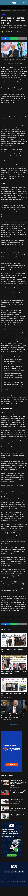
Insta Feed (20, 878)
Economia (22, 7)
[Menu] (2, 2)
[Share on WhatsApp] (14, 38)
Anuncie (15, 878)
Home (2, 10)
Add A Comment (14, 724)
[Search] (26, 2)
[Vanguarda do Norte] (14, 2)
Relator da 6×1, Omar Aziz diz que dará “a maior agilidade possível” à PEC (13, 716)
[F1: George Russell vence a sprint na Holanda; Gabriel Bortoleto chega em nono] (5, 792)
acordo (3, 616)
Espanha (4, 618)
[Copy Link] (22, 38)
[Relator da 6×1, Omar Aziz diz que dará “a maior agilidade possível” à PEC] (14, 707)
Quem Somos (8, 878)
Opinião (10, 7)
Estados (3, 7)
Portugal (12, 618)
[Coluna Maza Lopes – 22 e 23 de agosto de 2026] (14, 685)
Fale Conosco (18, 876)
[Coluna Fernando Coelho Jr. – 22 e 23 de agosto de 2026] (14, 640)
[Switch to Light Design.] (24, 2)
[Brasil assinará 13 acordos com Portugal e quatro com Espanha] (14, 50)
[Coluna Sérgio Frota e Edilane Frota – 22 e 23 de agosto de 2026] (14, 662)
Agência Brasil (9, 31)
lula (8, 618)
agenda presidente (11, 616)
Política (16, 7)
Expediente (11, 876)
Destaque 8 (18, 616)
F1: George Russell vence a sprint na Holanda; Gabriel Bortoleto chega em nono (18, 792)
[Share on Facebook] (5, 38)
